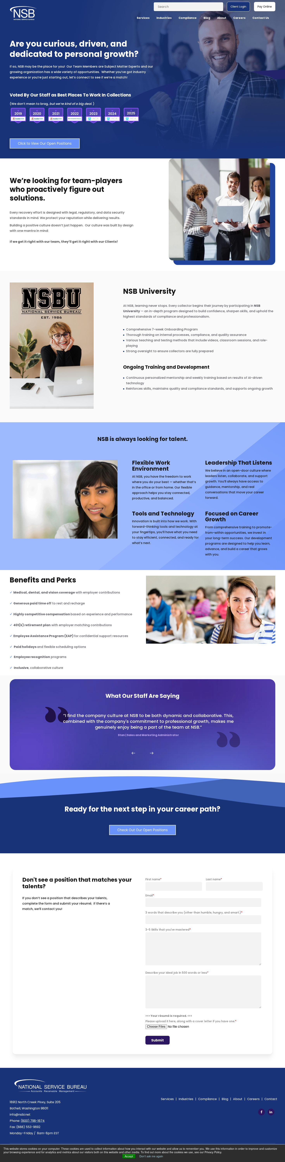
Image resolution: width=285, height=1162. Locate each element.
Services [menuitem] (143, 18)
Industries (187, 1099)
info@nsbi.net (20, 1114)
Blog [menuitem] (207, 18)
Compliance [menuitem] (188, 18)
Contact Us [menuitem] (260, 18)
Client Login (238, 7)
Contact (270, 1099)
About (239, 1099)
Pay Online (264, 7)
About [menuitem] (221, 18)
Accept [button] (129, 1156)
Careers (255, 1099)
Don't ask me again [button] (151, 1156)
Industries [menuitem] (164, 18)
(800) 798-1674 (33, 1121)
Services (169, 1099)
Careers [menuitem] (239, 18)
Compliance (209, 1099)
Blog (226, 1099)
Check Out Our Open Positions (142, 830)
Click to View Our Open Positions (45, 143)
